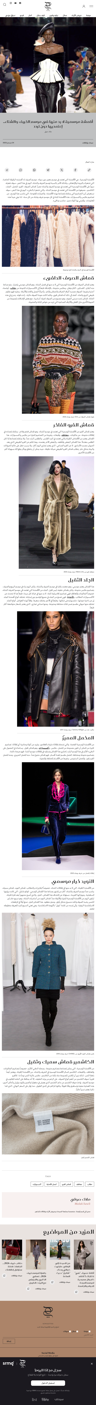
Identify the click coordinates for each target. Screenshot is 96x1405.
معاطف (65, 435)
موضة (88, 15)
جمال (65, 15)
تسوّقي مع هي (10, 15)
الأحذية (70, 597)
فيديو (22, 15)
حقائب (13, 288)
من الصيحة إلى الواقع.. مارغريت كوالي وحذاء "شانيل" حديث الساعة (62, 1269)
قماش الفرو (66, 1184)
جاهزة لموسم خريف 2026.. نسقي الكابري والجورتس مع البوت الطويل (36, 1278)
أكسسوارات (44, 748)
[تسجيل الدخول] (84, 6)
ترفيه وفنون (53, 15)
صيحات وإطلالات (87, 143)
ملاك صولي (48, 132)
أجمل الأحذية (52, 1184)
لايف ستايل (41, 15)
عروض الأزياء (76, 15)
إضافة (9, 1341)
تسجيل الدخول (48, 1383)
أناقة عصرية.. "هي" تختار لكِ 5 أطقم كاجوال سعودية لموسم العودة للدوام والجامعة (84, 1279)
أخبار (30, 15)
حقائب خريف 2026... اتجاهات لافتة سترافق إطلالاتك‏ (12, 1266)
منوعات (66, 1331)
